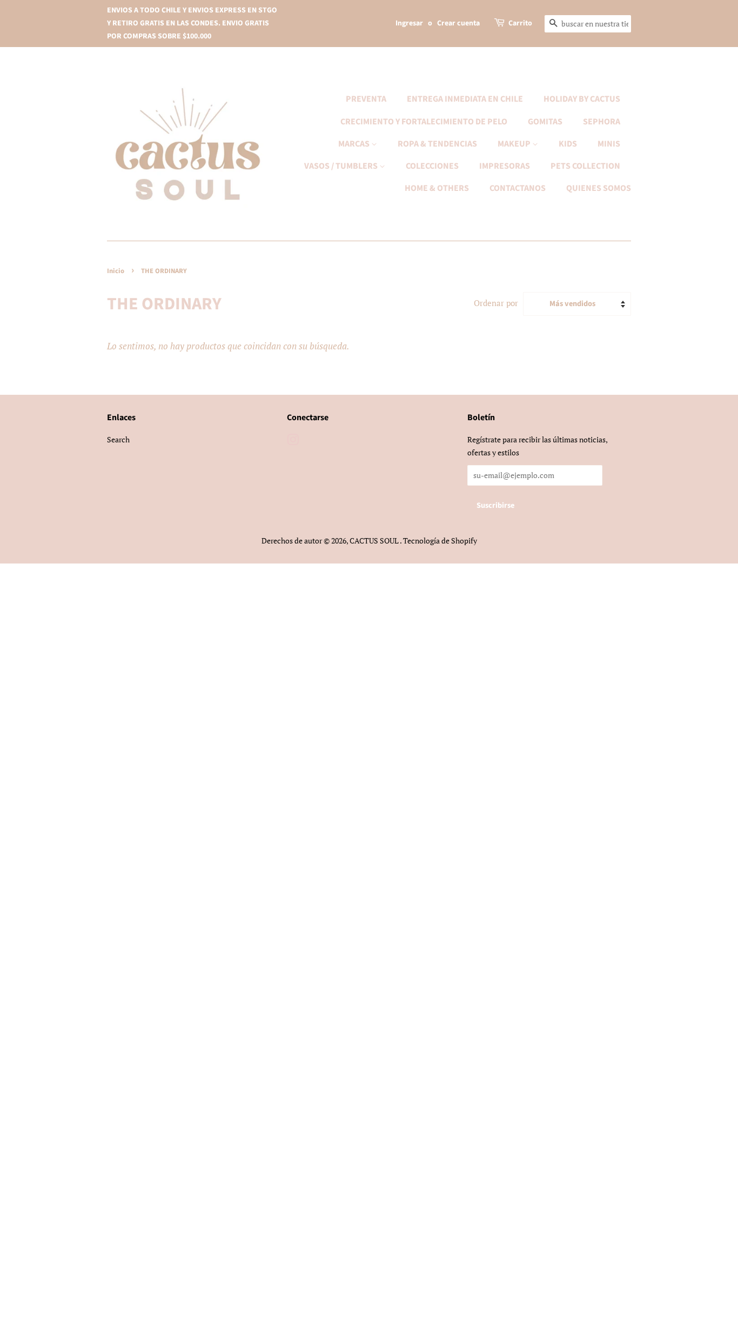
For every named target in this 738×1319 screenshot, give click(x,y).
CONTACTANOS (517, 188)
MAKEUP (515, 144)
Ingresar (409, 23)
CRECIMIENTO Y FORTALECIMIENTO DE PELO (423, 122)
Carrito (520, 23)
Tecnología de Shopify (440, 540)
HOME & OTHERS (437, 188)
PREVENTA (366, 99)
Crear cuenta (458, 23)
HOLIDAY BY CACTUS (582, 99)
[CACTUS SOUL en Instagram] (293, 441)
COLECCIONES (432, 166)
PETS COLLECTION (585, 166)
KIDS (568, 144)
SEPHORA (601, 122)
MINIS (609, 144)
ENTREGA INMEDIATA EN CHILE (465, 99)
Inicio (115, 271)
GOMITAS (545, 122)
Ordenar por (496, 302)
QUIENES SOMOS (598, 188)
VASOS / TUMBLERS (341, 166)
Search (118, 439)
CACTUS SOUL (375, 540)
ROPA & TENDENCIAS (437, 144)
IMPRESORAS (504, 166)
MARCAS (354, 144)
